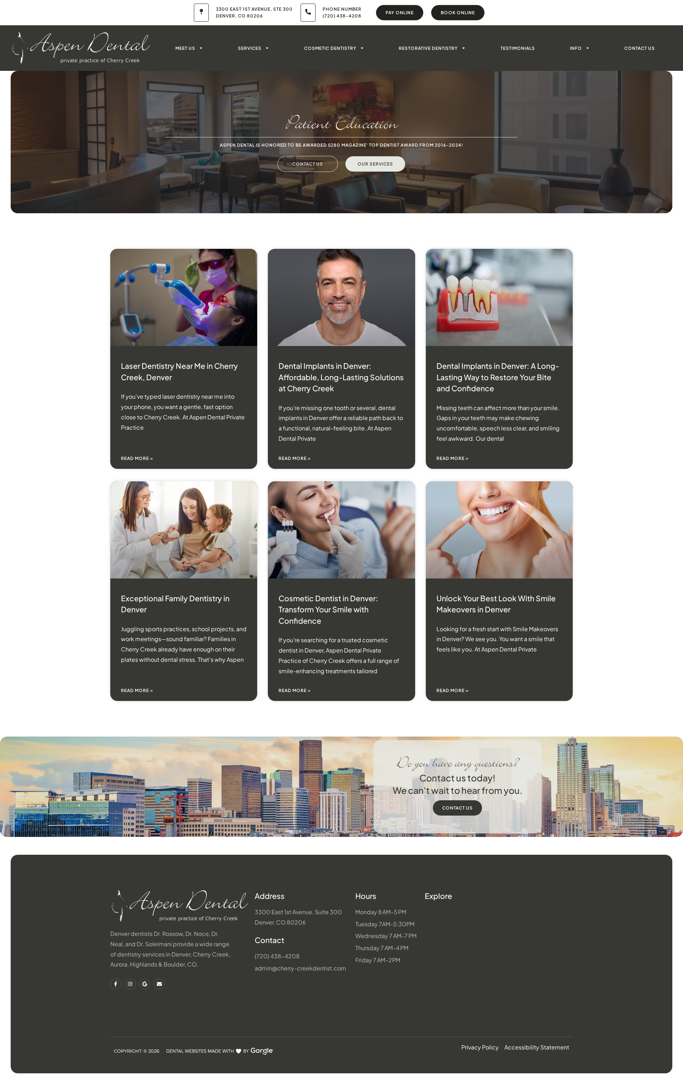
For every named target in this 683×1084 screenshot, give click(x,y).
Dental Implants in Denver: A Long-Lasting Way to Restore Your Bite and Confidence (497, 377)
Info (576, 48)
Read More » (137, 458)
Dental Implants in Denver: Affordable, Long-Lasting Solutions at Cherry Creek (341, 377)
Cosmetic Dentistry (330, 48)
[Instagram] (130, 984)
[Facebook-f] (115, 984)
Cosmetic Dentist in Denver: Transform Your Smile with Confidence (328, 609)
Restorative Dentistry (428, 48)
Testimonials (518, 48)
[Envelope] (159, 984)
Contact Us (639, 48)
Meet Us (185, 48)
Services (249, 48)
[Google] (144, 984)
